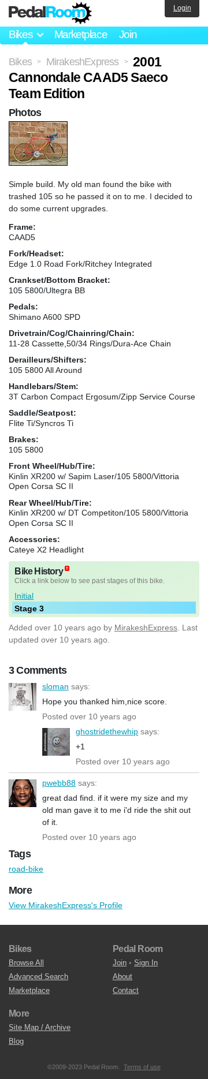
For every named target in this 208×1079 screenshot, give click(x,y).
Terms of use (142, 1066)
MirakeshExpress (145, 627)
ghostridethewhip (56, 742)
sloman (22, 697)
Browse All (26, 962)
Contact (126, 990)
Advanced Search (38, 976)
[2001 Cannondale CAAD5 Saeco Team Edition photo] (39, 127)
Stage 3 (29, 608)
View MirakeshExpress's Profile (65, 905)
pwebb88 (22, 793)
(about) (67, 568)
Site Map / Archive (39, 1027)
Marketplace (80, 34)
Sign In (146, 962)
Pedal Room (50, 13)
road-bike (26, 868)
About (122, 976)
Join (128, 34)
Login (182, 8)
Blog (16, 1041)
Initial (24, 595)
